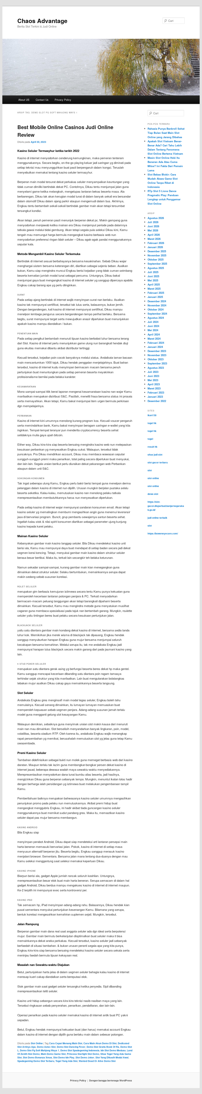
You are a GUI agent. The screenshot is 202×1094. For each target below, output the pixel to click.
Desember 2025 (157, 251)
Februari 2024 (156, 343)
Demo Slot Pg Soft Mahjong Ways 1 (39, 1050)
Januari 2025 (155, 297)
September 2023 (157, 363)
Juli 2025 (153, 272)
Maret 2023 (154, 388)
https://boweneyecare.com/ (163, 533)
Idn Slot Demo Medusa (113, 1050)
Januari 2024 (155, 347)
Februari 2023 (156, 392)
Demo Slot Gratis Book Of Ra (103, 1047)
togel (150, 439)
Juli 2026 (153, 222)
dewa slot (153, 494)
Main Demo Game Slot (53, 1054)
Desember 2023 (157, 351)
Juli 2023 (153, 372)
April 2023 (154, 384)
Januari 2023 (155, 396)
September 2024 (157, 313)
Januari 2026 (155, 247)
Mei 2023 (153, 380)
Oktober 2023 (156, 359)
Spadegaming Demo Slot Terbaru (35, 1061)
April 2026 (154, 235)
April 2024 (154, 334)
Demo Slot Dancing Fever (71, 1047)
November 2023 (157, 355)
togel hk (152, 423)
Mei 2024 (153, 330)
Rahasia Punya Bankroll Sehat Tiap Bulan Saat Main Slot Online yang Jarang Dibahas (166, 133)
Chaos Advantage (42, 20)
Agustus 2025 (156, 268)
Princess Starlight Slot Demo (83, 1054)
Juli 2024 (153, 322)
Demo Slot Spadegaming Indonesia (79, 1050)
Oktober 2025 (156, 259)
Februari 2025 (156, 293)
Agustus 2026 (156, 218)
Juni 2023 (153, 376)
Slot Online (37, 1043)
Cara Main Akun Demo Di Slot (100, 1043)
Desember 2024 (157, 301)
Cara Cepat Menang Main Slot (65, 1043)
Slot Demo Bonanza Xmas (37, 1057)
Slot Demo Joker (85, 1057)
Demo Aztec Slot (46, 1047)
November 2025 (157, 255)
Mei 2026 (153, 230)
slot (150, 470)
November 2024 (157, 305)
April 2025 (154, 284)
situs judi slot (155, 454)
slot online (153, 478)
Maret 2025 (154, 288)
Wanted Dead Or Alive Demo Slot (97, 1061)
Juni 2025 (153, 276)
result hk (152, 446)
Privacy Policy (63, 100)
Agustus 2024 (156, 318)
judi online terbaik (157, 517)
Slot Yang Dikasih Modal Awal (111, 1057)
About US (23, 100)
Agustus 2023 (156, 368)
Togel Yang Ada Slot (66, 1061)
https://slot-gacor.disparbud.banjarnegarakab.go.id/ (166, 506)
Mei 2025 (153, 280)
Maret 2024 (154, 338)
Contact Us (42, 100)
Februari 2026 (156, 243)
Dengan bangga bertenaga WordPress (110, 1080)
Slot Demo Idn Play (63, 1057)
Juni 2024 (153, 326)
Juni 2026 (153, 226)
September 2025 (157, 263)
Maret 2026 (154, 239)
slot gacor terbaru (158, 462)
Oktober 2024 (156, 309)
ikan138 (152, 415)
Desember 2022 (157, 401)
